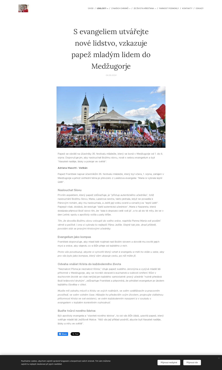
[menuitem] (91, 8)
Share (64, 334)
